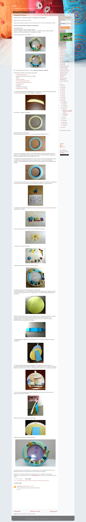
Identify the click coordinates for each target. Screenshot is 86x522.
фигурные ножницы (20, 79)
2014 (62, 97)
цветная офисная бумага (21, 74)
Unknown (63, 146)
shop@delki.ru (35, 475)
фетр (61, 76)
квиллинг (26, 480)
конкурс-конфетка (63, 66)
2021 (62, 87)
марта (63, 122)
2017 (62, 92)
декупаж (61, 58)
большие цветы (63, 55)
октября (64, 105)
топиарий (62, 75)
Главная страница (35, 511)
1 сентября (62, 46)
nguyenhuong (20, 486)
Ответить (19, 489)
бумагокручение (20, 480)
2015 (62, 95)
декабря (64, 102)
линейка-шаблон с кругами (22, 88)
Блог (15, 12)
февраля (64, 123)
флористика (62, 78)
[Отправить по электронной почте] (25, 479)
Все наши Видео (30, 12)
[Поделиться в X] (28, 479)
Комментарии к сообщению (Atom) (28, 513)
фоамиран (62, 79)
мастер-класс (35, 480)
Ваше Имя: (63, 23)
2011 (62, 127)
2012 (62, 100)
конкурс (30, 480)
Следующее (17, 511)
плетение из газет (63, 70)
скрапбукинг (62, 73)
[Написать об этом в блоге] (26, 479)
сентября (64, 107)
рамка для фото (45, 480)
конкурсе (54, 475)
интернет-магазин (63, 61)
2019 (62, 89)
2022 (62, 85)
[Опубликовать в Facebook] (29, 479)
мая (63, 118)
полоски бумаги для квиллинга (22, 80)
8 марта (61, 49)
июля (63, 108)
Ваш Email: (63, 19)
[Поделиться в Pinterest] (30, 479)
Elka (62, 145)
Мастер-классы (21, 12)
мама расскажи (63, 67)
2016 (62, 94)
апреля (64, 120)
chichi (51, 518)
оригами (40, 480)
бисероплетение (63, 54)
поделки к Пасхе (63, 72)
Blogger (59, 518)
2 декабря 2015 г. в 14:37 (28, 486)
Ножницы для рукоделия (65, 114)
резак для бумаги (20, 83)
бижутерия (62, 52)
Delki (14, 6)
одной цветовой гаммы (49, 207)
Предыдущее (53, 511)
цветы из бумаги (63, 81)
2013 (62, 99)
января (64, 125)
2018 (62, 90)
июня (63, 117)
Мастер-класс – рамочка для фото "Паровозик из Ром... (67, 111)
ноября (64, 103)
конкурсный (31, 22)
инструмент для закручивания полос (24, 82)
